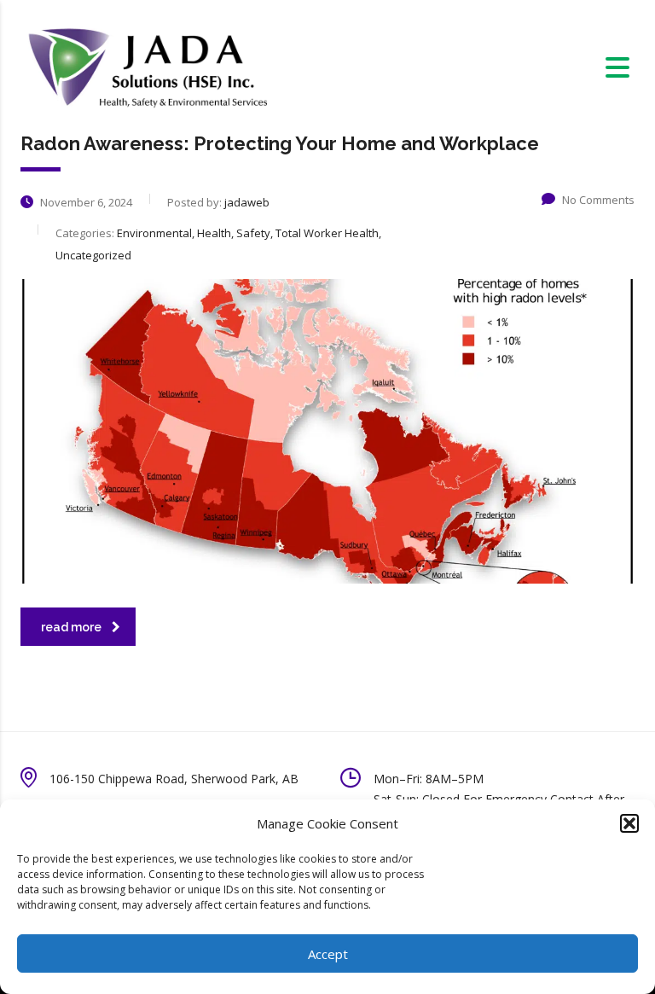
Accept (328, 953)
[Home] (146, 66)
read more (71, 627)
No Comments (598, 199)
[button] (629, 823)
